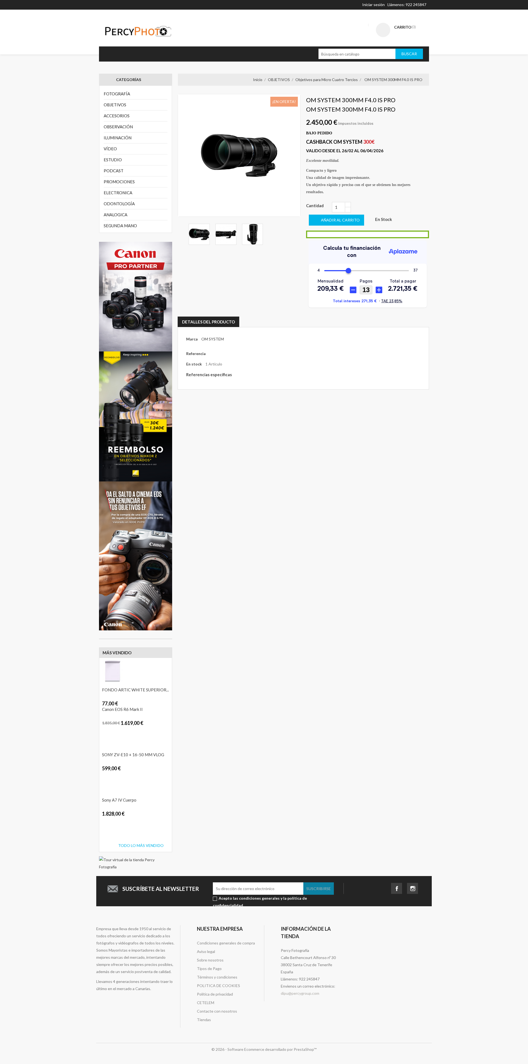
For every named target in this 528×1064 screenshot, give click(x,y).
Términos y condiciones (217, 977)
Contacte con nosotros (217, 1011)
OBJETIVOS (115, 104)
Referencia (196, 353)
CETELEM (205, 1002)
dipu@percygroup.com (300, 993)
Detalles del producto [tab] (208, 321)
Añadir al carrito (101, 700)
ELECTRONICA (118, 192)
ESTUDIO (113, 159)
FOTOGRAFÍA (117, 93)
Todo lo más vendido (141, 845)
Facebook (396, 886)
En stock (194, 364)
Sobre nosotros (210, 960)
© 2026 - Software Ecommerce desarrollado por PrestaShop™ (264, 1049)
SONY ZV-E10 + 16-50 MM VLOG (133, 754)
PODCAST (113, 170)
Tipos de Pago (209, 968)
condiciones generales (259, 898)
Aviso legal (206, 951)
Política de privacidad (215, 994)
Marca (192, 339)
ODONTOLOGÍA (119, 203)
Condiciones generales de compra (226, 943)
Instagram (412, 886)
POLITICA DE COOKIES (218, 985)
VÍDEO (110, 148)
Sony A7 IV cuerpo (119, 799)
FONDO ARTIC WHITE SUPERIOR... (135, 689)
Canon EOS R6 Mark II (122, 709)
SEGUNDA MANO (120, 225)
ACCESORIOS (117, 115)
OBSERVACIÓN (118, 126)
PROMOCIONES (119, 181)
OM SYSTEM (212, 339)
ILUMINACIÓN (117, 137)
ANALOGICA (115, 214)
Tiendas (204, 1019)
